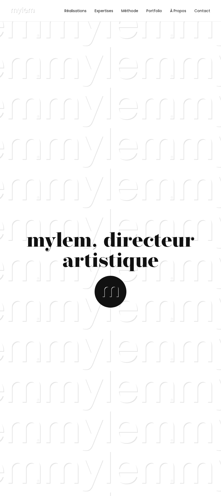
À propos (178, 10)
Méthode (129, 10)
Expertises (104, 10)
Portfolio (154, 10)
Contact (202, 10)
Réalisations (75, 10)
